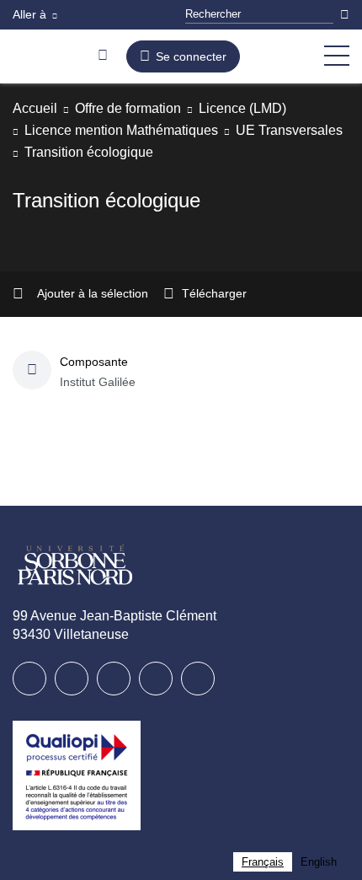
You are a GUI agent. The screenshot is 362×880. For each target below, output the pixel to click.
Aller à (31, 14)
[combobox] (262, 862)
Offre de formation (140, 108)
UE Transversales (80, 152)
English (319, 862)
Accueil (37, 108)
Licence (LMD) (268, 108)
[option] (318, 862)
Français (263, 862)
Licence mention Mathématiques (132, 130)
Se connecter (191, 56)
